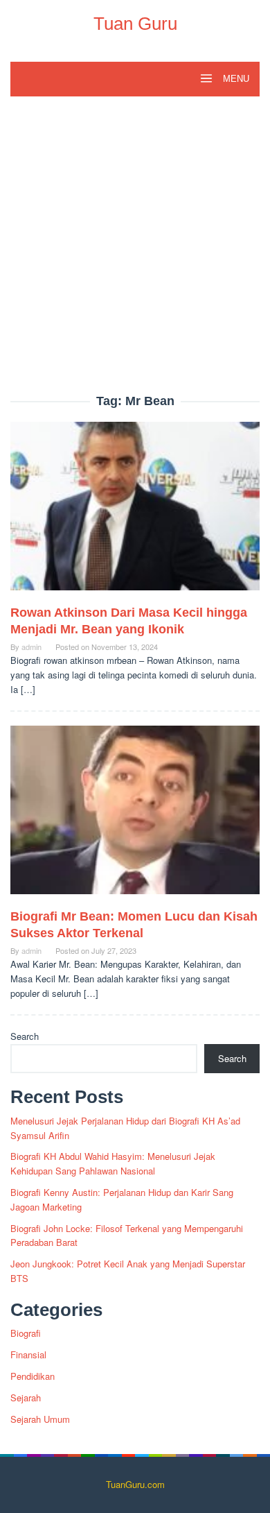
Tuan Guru (135, 23)
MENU (234, 79)
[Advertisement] (135, 252)
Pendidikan (32, 1376)
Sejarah (25, 1397)
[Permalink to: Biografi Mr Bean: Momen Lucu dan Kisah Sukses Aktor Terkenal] (135, 815)
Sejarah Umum (40, 1419)
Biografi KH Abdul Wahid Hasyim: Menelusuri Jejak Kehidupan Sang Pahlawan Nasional (112, 1163)
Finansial (28, 1354)
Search (24, 1036)
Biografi (25, 1333)
